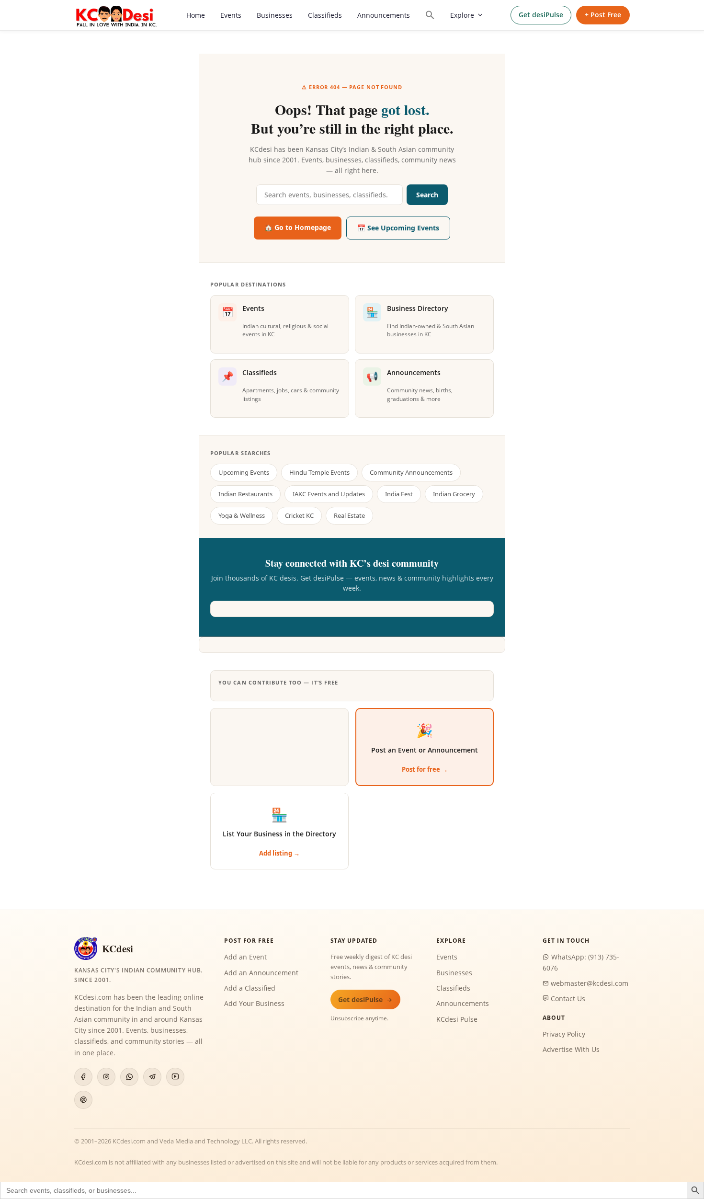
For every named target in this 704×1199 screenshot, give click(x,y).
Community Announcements (411, 472)
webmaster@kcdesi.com (588, 983)
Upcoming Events (243, 472)
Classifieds (325, 15)
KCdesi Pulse (456, 1019)
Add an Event (245, 956)
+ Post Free (603, 14)
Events (230, 15)
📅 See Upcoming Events (398, 227)
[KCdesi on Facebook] (83, 1077)
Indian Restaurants (245, 494)
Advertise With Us (571, 1049)
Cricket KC (299, 515)
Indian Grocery (454, 494)
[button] (430, 14)
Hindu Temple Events (319, 472)
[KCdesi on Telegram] (152, 1077)
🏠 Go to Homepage (297, 227)
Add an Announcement (261, 972)
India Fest (399, 494)
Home (195, 15)
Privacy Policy (564, 1034)
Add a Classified (249, 988)
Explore (462, 15)
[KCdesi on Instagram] (106, 1077)
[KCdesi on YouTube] (175, 1077)
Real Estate (349, 515)
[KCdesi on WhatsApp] (129, 1077)
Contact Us (567, 998)
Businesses (275, 15)
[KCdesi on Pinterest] (83, 1100)
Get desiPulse (541, 14)
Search (427, 194)
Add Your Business (254, 1003)
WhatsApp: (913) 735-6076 (581, 962)
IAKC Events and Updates (329, 494)
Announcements (383, 15)
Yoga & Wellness (241, 515)
